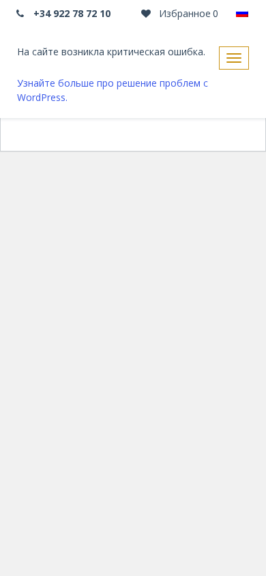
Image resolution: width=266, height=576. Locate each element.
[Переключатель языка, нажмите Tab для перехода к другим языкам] (242, 13)
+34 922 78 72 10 (70, 13)
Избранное (187, 13)
